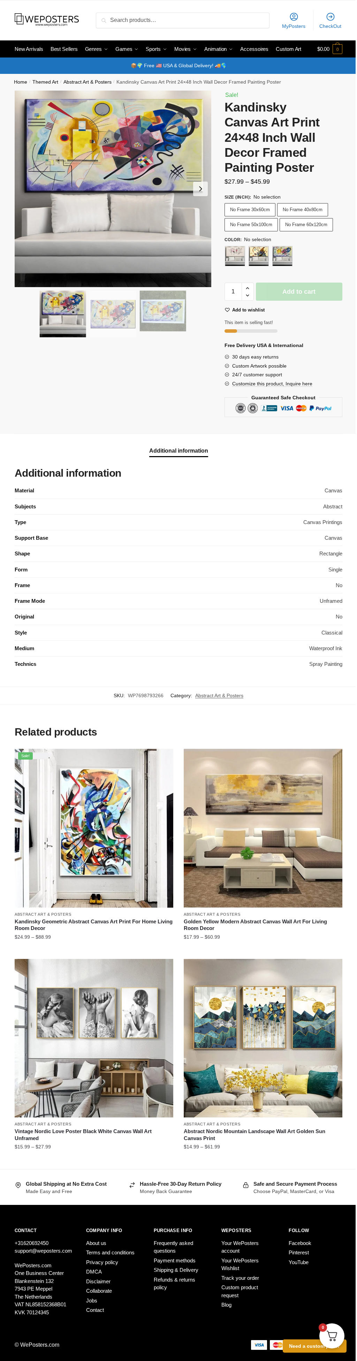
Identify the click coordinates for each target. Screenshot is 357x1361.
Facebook (300, 1243)
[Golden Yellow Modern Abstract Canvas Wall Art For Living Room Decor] (263, 828)
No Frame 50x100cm (251, 224)
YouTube (299, 1262)
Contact (95, 1310)
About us (96, 1243)
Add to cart (299, 291)
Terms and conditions (110, 1252)
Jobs (91, 1301)
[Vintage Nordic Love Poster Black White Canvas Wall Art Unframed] (94, 1038)
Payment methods (175, 1260)
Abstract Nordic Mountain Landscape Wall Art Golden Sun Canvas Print (254, 1134)
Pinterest (299, 1252)
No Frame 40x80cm (302, 209)
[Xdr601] (235, 256)
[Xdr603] (282, 256)
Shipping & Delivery (176, 1270)
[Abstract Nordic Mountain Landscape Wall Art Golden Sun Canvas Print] (263, 1038)
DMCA (94, 1272)
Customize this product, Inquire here (272, 383)
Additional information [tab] (178, 451)
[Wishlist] (163, 759)
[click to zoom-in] (113, 189)
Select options (94, 951)
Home (20, 82)
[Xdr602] (258, 256)
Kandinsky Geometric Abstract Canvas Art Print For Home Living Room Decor (94, 924)
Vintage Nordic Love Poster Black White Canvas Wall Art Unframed (83, 1134)
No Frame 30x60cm (250, 209)
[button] (200, 189)
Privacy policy (102, 1262)
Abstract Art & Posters (87, 82)
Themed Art (45, 82)
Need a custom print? (314, 1346)
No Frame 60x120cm (306, 224)
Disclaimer (98, 1281)
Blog (226, 1305)
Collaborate (99, 1291)
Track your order (240, 1278)
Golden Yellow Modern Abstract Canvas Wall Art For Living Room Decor (255, 924)
